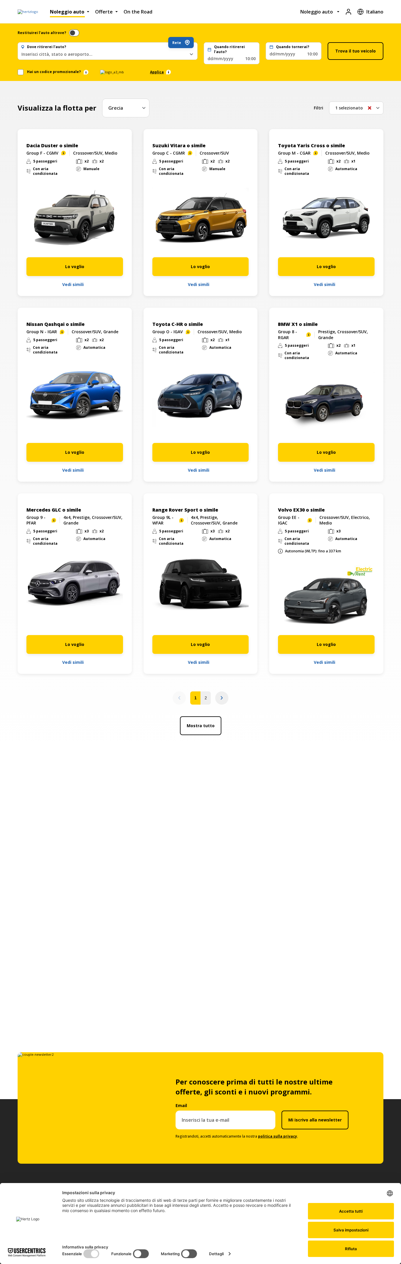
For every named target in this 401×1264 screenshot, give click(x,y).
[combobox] (107, 54)
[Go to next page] (221, 698)
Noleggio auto (67, 12)
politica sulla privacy (277, 1136)
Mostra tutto (201, 725)
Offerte (104, 12)
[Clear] (369, 108)
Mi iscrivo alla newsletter (315, 1120)
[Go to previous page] (179, 698)
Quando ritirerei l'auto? (229, 49)
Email (181, 1105)
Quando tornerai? (292, 47)
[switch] (74, 32)
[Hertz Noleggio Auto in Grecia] (28, 11)
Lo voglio (74, 266)
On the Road (138, 12)
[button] (232, 53)
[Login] (348, 11)
